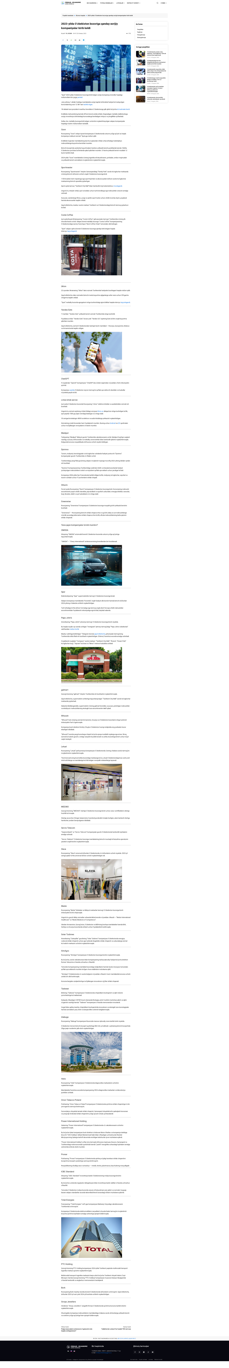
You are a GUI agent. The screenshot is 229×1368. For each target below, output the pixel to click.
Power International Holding (74, 1121)
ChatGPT (65, 379)
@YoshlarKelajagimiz (127, 1338)
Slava (63, 849)
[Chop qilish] (79, 40)
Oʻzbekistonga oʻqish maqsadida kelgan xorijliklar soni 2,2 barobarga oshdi (156, 79)
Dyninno (65, 449)
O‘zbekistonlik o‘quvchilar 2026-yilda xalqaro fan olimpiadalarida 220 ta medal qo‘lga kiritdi (156, 71)
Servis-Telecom (68, 828)
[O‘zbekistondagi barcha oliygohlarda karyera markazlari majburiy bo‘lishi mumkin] (140, 63)
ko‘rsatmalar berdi (123, 109)
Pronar (64, 1154)
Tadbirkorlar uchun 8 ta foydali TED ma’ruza (116, 1329)
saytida (72, 390)
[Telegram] (83, 40)
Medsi (64, 906)
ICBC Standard (67, 1171)
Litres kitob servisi (69, 400)
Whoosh (64, 716)
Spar (63, 592)
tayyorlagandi (72, 231)
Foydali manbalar (68, 15)
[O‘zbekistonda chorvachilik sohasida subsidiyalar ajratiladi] (140, 99)
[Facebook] (63, 40)
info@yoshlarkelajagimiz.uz (104, 1353)
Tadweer (65, 989)
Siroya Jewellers (68, 1302)
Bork (63, 1288)
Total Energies (67, 1200)
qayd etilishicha (99, 634)
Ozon (63, 129)
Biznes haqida (80, 15)
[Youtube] (152, 1352)
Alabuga (65, 1017)
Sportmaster (66, 167)
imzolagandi (118, 186)
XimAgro (65, 951)
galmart (64, 690)
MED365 (65, 807)
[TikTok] (148, 1352)
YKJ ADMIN (69, 33)
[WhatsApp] (71, 40)
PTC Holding (67, 1264)
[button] (157, 3)
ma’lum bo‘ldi (74, 629)
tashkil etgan (87, 104)
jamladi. (80, 97)
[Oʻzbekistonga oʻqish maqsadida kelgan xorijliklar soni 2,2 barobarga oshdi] (140, 80)
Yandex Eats (66, 310)
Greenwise (66, 501)
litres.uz (100, 411)
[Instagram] (139, 1352)
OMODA (64, 530)
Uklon (63, 286)
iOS (119, 423)
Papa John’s (66, 618)
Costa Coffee (67, 215)
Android (112, 423)
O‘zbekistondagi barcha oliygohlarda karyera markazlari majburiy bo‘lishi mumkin (156, 62)
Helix (63, 1079)
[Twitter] (67, 40)
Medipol (65, 433)
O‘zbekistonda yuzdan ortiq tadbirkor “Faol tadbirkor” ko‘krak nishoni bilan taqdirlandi (156, 53)
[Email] (75, 40)
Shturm (64, 485)
